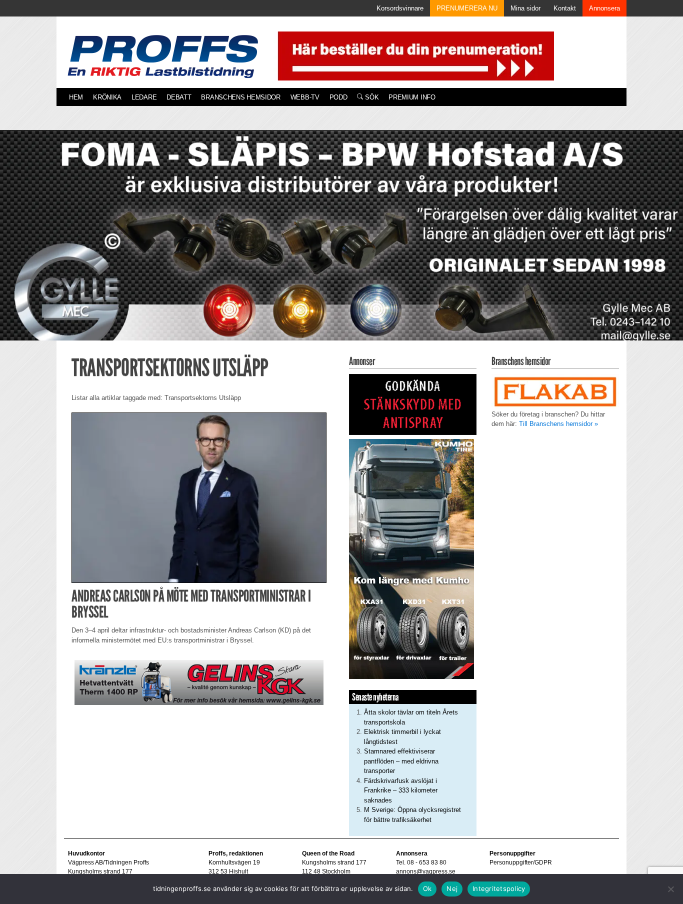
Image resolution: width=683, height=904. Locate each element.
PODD (339, 97)
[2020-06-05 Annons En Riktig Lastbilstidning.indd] (199, 682)
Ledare (144, 97)
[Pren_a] (414, 55)
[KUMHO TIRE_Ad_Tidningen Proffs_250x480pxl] (411, 558)
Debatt (178, 97)
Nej (452, 888)
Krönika (107, 97)
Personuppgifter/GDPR (521, 862)
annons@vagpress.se (426, 871)
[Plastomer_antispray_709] (412, 404)
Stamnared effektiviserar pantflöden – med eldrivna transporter (401, 761)
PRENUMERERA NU (467, 8)
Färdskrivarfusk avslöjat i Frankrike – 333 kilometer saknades (401, 790)
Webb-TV (305, 97)
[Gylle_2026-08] (341, 246)
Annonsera (604, 8)
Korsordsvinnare (400, 8)
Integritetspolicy (498, 888)
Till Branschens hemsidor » (558, 424)
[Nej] (671, 889)
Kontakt (565, 8)
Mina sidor (525, 8)
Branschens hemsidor (240, 97)
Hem (76, 97)
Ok (427, 888)
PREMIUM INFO (411, 97)
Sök (370, 97)
